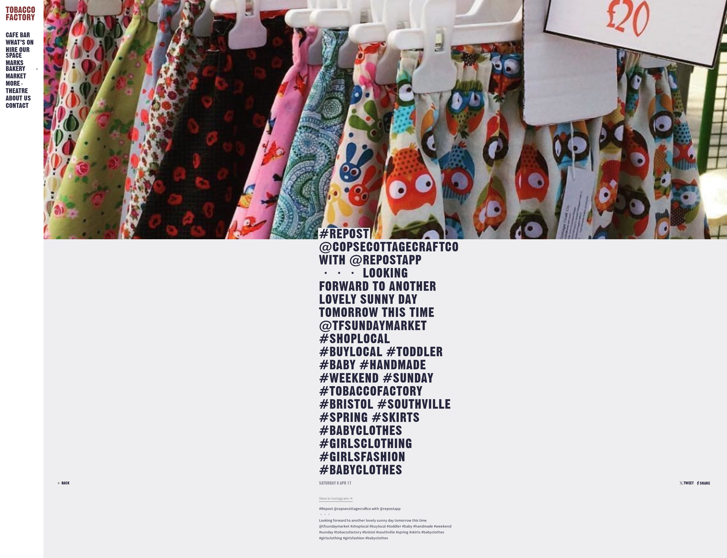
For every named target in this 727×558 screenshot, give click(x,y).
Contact (17, 106)
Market (16, 76)
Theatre (17, 91)
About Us (18, 98)
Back (65, 483)
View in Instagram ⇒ (336, 498)
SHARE (705, 483)
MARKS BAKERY (15, 66)
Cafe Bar (18, 35)
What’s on (20, 43)
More (13, 84)
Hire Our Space (18, 53)
